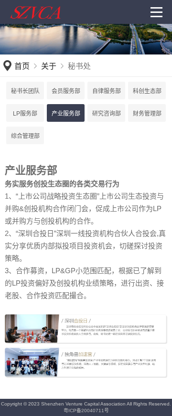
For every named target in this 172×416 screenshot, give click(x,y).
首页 (22, 66)
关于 (48, 66)
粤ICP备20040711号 (86, 410)
